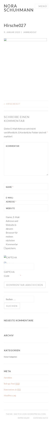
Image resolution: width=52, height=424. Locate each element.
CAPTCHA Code (9, 273)
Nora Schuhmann (19, 7)
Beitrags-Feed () (12, 384)
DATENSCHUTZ (40, 418)
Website (10, 208)
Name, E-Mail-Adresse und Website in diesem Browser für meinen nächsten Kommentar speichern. (13, 232)
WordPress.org (10, 395)
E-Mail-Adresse (11, 200)
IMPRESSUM (23, 418)
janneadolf (30, 32)
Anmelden (8, 378)
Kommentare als (12, 389)
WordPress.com (36, 414)
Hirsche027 (12, 104)
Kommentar (12, 146)
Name (9, 187)
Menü (43, 6)
